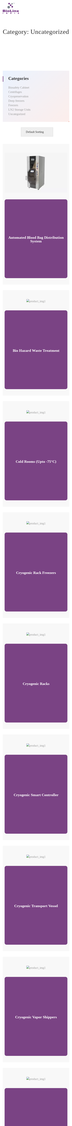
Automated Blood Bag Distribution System (36, 239)
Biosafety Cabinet (18, 87)
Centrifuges (15, 92)
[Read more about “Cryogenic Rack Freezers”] (31, 521)
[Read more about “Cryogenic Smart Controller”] (31, 744)
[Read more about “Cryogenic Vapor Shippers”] (31, 966)
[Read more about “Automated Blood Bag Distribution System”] (31, 188)
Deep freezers (16, 100)
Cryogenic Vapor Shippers (36, 1017)
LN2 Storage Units (19, 109)
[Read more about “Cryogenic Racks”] (31, 633)
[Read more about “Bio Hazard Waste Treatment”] (31, 299)
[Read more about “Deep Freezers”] (31, 1077)
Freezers (13, 105)
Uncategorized (16, 114)
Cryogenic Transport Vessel (36, 906)
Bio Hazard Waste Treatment (36, 350)
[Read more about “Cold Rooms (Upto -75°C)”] (31, 410)
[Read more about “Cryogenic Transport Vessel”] (31, 855)
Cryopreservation (18, 96)
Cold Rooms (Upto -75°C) (36, 461)
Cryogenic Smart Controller (36, 795)
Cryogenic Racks (36, 684)
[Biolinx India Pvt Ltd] (11, 8)
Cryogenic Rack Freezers (36, 573)
